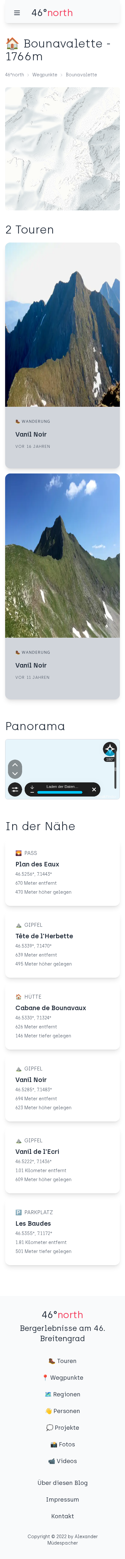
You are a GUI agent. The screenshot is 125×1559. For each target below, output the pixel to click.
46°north (14, 75)
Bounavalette (81, 75)
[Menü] (17, 13)
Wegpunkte (44, 75)
